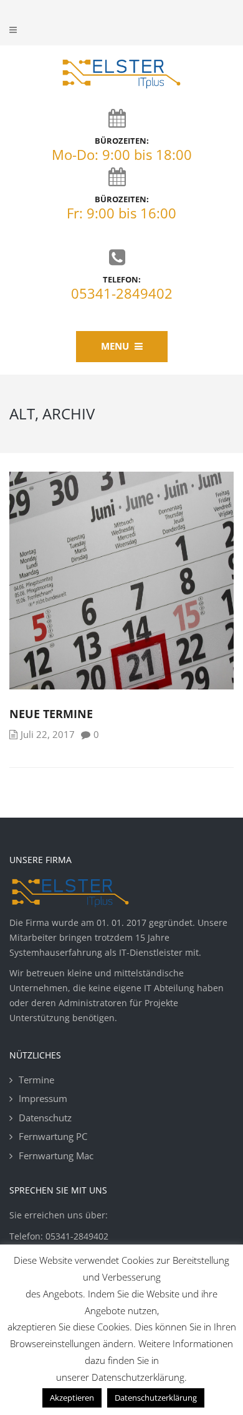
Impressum (43, 1098)
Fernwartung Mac (56, 1155)
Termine (36, 1079)
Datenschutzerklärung (156, 1397)
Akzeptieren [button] (72, 1397)
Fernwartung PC (53, 1136)
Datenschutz (45, 1117)
